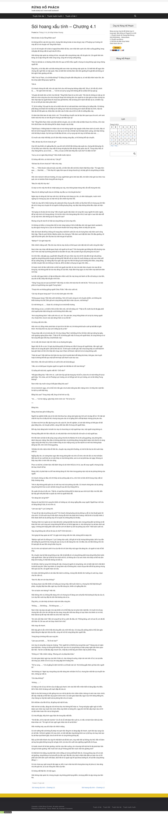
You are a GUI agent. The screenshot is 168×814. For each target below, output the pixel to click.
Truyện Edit (106, 807)
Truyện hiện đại (38, 16)
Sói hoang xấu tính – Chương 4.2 (93, 787)
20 (112, 140)
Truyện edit (41, 783)
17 (127, 137)
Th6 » (116, 146)
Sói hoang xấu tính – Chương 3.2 (43, 787)
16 (123, 137)
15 (119, 137)
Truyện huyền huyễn (54, 16)
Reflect (54, 808)
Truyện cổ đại (70, 16)
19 (134, 137)
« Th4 (111, 146)
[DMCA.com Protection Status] (6, 813)
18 (131, 137)
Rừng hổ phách (45, 7)
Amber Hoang (58, 32)
